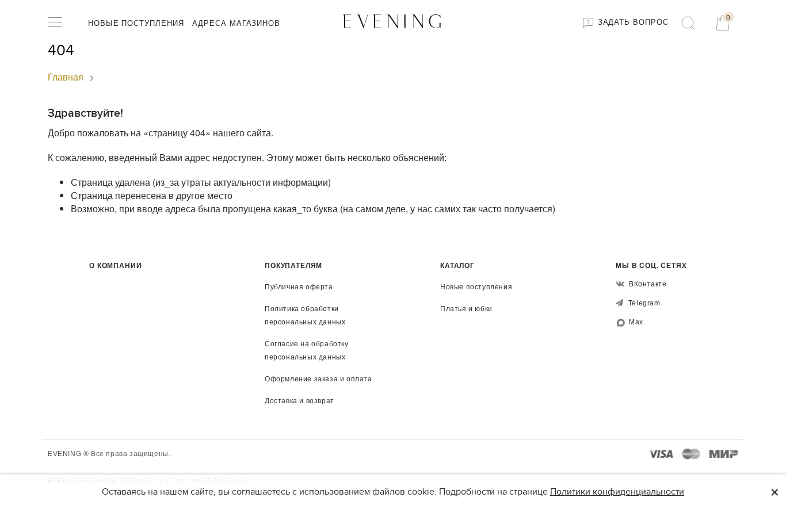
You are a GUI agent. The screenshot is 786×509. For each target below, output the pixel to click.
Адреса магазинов (236, 23)
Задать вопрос (632, 22)
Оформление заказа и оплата (318, 379)
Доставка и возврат (299, 401)
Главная (65, 76)
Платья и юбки (466, 309)
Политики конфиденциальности (617, 491)
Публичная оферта (299, 287)
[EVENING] (393, 20)
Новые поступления (136, 23)
